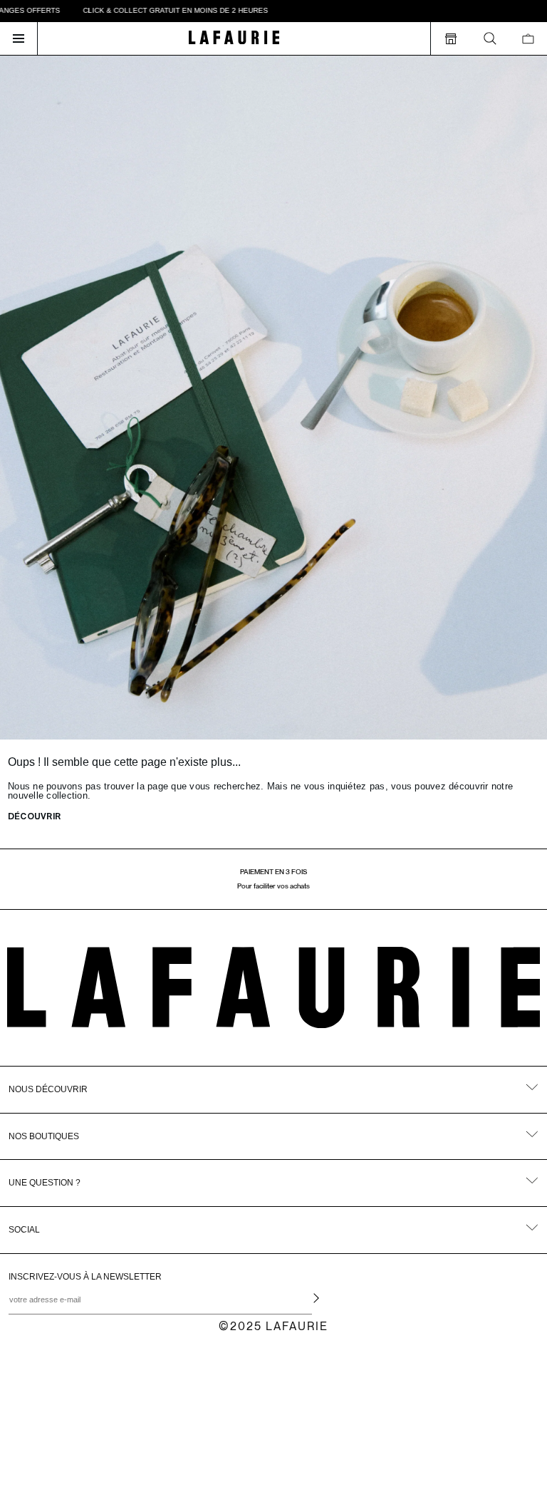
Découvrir (34, 817)
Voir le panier (118, 1429)
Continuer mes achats (118, 1457)
